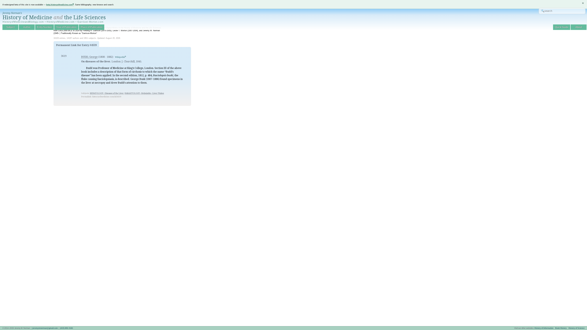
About (578, 27)
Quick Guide (561, 27)
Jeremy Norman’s (12, 13)
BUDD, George (89, 56)
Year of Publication (66, 27)
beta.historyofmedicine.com (59, 5)
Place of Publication (91, 27)
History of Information (543, 328)
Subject (10, 27)
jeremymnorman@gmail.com (45, 328)
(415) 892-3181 (66, 328)
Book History (561, 328)
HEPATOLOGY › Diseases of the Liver (107, 93)
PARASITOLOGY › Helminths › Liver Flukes (144, 93)
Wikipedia (120, 57)
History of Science (577, 328)
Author (26, 27)
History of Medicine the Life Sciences (54, 17)
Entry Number (44, 27)
